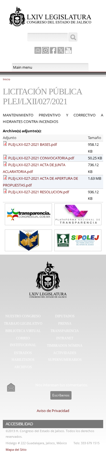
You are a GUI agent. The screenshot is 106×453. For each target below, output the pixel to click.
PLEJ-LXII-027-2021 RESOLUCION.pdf (38, 191)
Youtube (68, 50)
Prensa (65, 324)
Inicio (6, 79)
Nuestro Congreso (23, 316)
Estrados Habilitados (23, 356)
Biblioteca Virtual (23, 331)
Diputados (65, 316)
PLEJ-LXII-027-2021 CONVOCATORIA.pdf (41, 158)
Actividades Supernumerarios (65, 356)
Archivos (23, 367)
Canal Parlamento (37, 50)
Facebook (53, 50)
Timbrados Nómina (65, 346)
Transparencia (65, 331)
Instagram (45, 50)
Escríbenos (61, 395)
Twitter (60, 50)
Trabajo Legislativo (23, 324)
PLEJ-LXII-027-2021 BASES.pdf (32, 144)
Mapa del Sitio (16, 449)
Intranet (64, 338)
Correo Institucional (23, 341)
